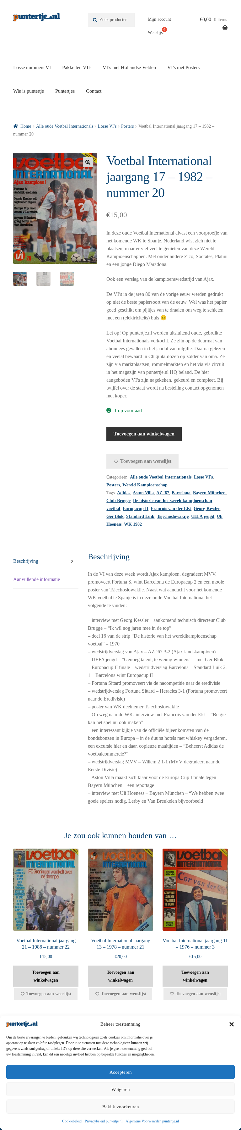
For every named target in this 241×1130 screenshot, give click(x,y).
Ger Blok (115, 516)
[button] (231, 1024)
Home (25, 126)
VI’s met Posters (183, 67)
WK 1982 (133, 524)
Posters (127, 126)
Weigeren (120, 1089)
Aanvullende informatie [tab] (36, 579)
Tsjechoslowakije (173, 516)
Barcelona (181, 492)
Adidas (123, 492)
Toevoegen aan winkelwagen (144, 433)
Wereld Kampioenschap (145, 485)
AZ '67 (162, 492)
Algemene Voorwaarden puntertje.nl (152, 1121)
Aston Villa (143, 492)
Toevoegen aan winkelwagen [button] (46, 976)
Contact (93, 91)
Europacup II (135, 508)
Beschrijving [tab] (25, 561)
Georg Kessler (207, 508)
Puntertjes (65, 91)
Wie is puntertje (28, 91)
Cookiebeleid (72, 1121)
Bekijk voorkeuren (120, 1106)
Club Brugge (118, 500)
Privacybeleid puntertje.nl (103, 1121)
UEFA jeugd (202, 516)
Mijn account (159, 19)
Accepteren (121, 1072)
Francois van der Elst (171, 508)
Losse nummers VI (32, 67)
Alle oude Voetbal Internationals (64, 126)
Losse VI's (107, 126)
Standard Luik (140, 516)
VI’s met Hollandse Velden (129, 67)
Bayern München (209, 492)
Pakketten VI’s (76, 67)
